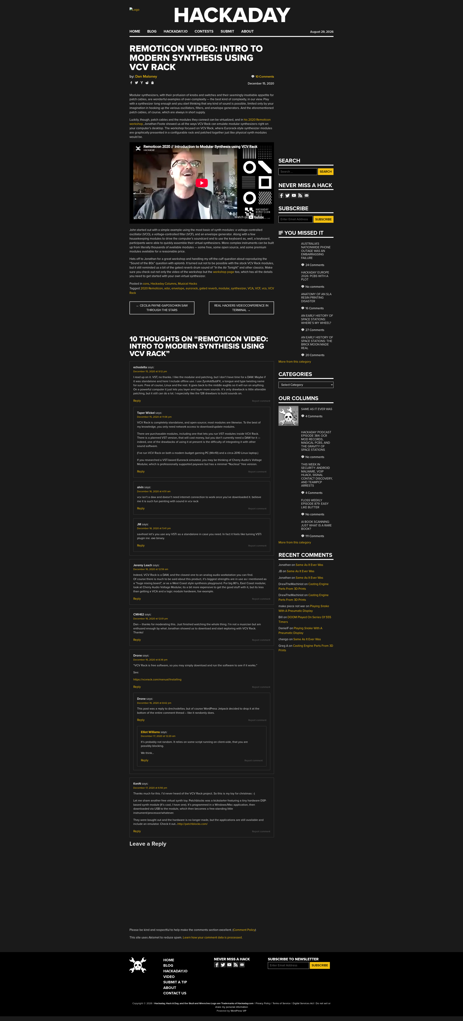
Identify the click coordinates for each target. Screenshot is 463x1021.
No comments (314, 287)
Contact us (306, 195)
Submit (227, 31)
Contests (204, 31)
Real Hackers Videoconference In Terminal (241, 308)
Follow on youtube (294, 195)
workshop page (223, 272)
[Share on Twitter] (136, 83)
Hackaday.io (176, 31)
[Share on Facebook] (131, 83)
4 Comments (313, 416)
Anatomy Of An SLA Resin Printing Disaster (316, 297)
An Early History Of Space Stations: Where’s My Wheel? (317, 319)
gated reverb (208, 288)
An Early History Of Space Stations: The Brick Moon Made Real (317, 343)
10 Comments (264, 77)
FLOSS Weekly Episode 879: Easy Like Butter (315, 503)
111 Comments (314, 536)
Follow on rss (300, 195)
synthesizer (238, 288)
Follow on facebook (281, 195)
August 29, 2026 (322, 32)
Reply (137, 401)
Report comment (261, 401)
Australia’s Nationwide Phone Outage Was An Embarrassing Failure (316, 251)
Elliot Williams (150, 732)
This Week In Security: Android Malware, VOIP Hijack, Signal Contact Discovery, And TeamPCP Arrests (317, 475)
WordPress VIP (238, 1010)
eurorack (192, 288)
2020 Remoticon (152, 288)
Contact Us (174, 993)
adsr (167, 288)
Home (134, 31)
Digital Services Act (303, 1003)
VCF (257, 288)
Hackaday (231, 15)
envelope (177, 288)
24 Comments (314, 265)
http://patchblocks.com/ (192, 824)
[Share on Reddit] (147, 83)
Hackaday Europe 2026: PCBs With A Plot (315, 276)
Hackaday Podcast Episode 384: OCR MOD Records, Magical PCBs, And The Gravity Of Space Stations (316, 441)
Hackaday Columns (164, 284)
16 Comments (314, 308)
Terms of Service (282, 1003)
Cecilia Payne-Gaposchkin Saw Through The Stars (162, 308)
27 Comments (314, 330)
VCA (251, 288)
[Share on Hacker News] (142, 83)
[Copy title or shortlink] (152, 83)
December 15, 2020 (261, 83)
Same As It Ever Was (316, 409)
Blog (151, 31)
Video (169, 976)
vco (264, 288)
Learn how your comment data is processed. (213, 937)
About (247, 31)
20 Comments (314, 355)
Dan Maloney (146, 76)
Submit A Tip (175, 982)
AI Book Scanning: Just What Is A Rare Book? (316, 525)
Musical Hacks (187, 284)
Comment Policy (244, 930)
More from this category (295, 362)
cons (146, 284)
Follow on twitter (287, 195)
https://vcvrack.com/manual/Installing (157, 679)
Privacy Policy (263, 1003)
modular (224, 288)
